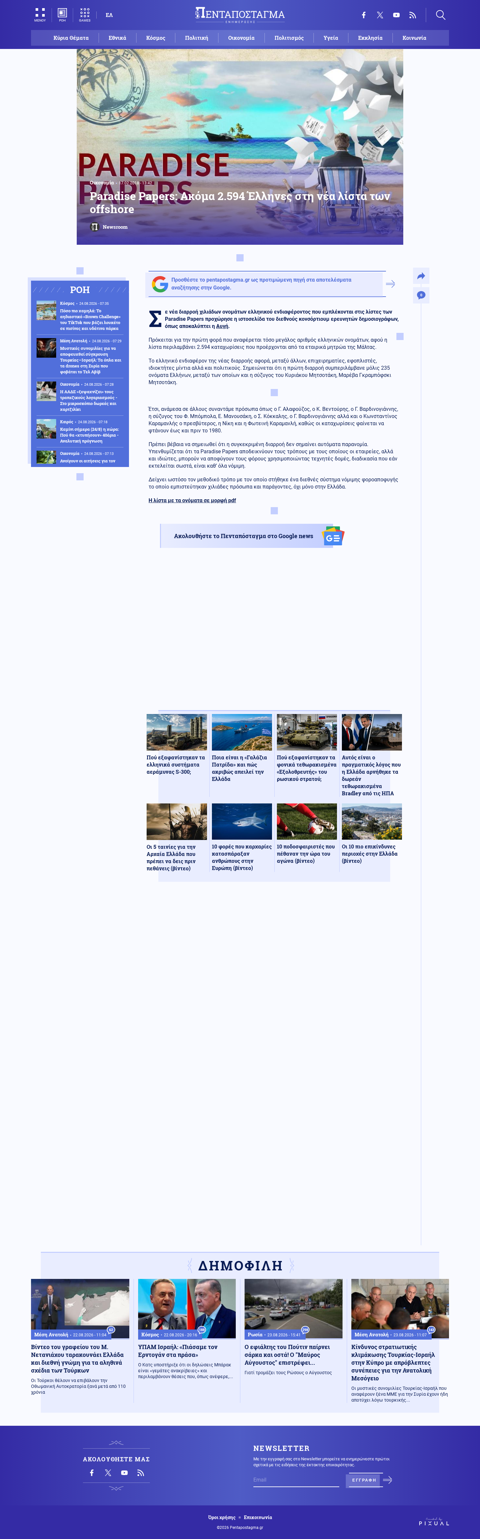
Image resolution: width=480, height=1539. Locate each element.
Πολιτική (196, 37)
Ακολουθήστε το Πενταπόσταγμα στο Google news (243, 536)
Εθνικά (117, 37)
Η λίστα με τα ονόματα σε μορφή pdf (192, 500)
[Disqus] (274, 982)
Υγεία (331, 37)
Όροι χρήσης (221, 1517)
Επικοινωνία (258, 1517)
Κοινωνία (414, 37)
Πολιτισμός (289, 37)
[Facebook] (363, 15)
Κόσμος (155, 37)
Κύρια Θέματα (71, 37)
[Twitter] (380, 15)
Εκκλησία (370, 37)
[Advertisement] (274, 634)
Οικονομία (241, 37)
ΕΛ (109, 14)
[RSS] (412, 15)
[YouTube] (396, 15)
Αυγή (222, 326)
